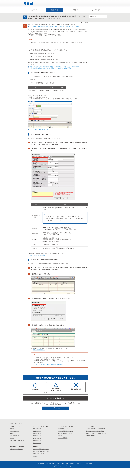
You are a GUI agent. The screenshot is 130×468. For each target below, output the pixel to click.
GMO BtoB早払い (91, 435)
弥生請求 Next (37, 431)
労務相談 (35, 456)
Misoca (60, 435)
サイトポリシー (50, 463)
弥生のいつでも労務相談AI (16, 449)
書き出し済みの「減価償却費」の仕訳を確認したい (51, 364)
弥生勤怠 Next (37, 440)
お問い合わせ (56, 408)
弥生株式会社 (41, 463)
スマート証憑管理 (62, 438)
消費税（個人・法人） (38, 453)
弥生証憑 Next (37, 435)
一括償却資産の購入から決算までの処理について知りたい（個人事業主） (51, 68)
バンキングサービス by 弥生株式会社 (95, 428)
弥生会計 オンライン (63, 428)
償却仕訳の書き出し (39, 350)
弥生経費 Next (37, 433)
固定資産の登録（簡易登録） (38, 255)
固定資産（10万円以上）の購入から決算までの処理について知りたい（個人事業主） (54, 66)
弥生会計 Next (37, 428)
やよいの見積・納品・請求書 (17, 440)
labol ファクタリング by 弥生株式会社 (96, 433)
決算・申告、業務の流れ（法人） (41, 451)
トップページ (33, 10)
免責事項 (72, 463)
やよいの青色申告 (14, 431)
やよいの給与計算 (14, 435)
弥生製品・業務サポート (16, 424)
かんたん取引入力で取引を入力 (39, 129)
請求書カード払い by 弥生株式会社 (95, 431)
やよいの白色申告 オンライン (65, 433)
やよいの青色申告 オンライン (65, 431)
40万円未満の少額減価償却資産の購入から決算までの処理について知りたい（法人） (54, 26)
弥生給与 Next (37, 438)
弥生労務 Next (37, 443)
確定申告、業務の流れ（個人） (41, 449)
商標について (80, 463)
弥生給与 (12, 433)
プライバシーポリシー (62, 463)
